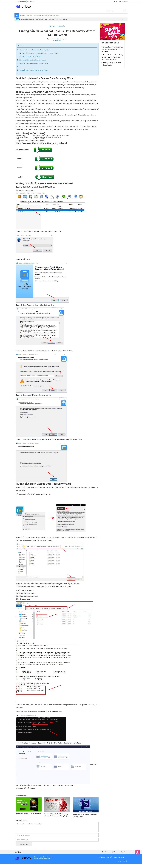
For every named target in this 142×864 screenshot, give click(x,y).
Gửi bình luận (24, 844)
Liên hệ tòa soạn (21, 1)
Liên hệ (109, 857)
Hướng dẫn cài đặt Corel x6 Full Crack (28, 813)
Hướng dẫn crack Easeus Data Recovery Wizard (33, 70)
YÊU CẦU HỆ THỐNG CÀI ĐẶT (31, 56)
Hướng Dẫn (61, 26)
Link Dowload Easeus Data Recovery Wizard (32, 60)
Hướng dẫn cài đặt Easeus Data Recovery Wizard (34, 63)
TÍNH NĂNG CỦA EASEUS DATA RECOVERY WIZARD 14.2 (40, 53)
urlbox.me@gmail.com (122, 852)
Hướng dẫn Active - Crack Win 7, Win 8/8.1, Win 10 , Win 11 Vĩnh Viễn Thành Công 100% (112, 57)
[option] (71, 20)
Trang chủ (31, 1)
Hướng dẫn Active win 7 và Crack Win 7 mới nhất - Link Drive (37, 19)
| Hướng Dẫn (63, 39)
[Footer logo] (23, 858)
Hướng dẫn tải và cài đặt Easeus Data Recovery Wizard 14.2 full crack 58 (112, 49)
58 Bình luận (57, 40)
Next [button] (126, 19)
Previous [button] (122, 19)
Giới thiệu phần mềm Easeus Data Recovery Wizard (34, 50)
